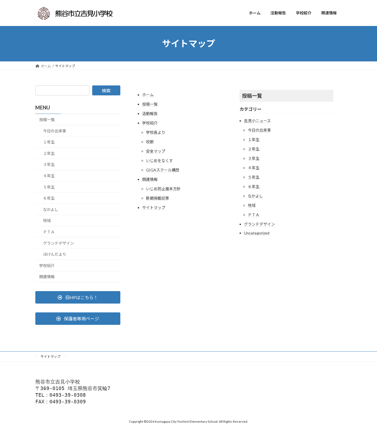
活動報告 (150, 113)
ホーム (148, 94)
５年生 (253, 177)
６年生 (253, 186)
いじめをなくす (159, 160)
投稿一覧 (150, 104)
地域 (252, 205)
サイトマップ (153, 207)
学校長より (155, 132)
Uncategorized (256, 233)
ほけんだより (54, 254)
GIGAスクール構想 (162, 170)
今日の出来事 (259, 130)
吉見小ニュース (257, 120)
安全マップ (155, 151)
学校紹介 (150, 123)
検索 (106, 90)
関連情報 (150, 179)
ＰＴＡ (253, 214)
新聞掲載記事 (157, 198)
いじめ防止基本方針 (163, 188)
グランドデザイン (259, 224)
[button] (77, 297)
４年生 (253, 167)
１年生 (253, 139)
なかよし (255, 196)
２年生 (253, 149)
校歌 (150, 141)
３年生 (253, 158)
